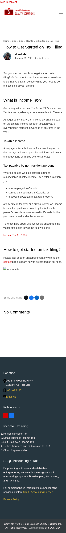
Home (6, 41)
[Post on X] (26, 298)
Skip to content (8, 2)
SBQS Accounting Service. (38, 492)
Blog (14, 41)
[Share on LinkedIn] (36, 298)
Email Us (11, 396)
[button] (61, 12)
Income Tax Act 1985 (15, 235)
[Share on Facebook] (31, 298)
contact (7, 262)
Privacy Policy (11, 499)
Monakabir (21, 54)
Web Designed (36, 527)
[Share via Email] (42, 298)
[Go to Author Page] (7, 56)
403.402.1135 (13, 390)
